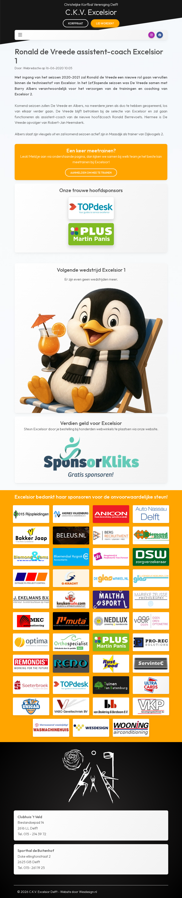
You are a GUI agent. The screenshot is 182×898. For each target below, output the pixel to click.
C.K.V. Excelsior (91, 12)
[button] (151, 35)
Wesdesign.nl (88, 892)
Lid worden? (105, 23)
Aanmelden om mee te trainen (91, 172)
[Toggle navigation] (20, 35)
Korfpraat (75, 23)
